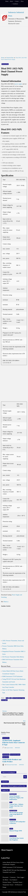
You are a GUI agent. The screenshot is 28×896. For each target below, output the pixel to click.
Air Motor (5, 880)
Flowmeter (5, 877)
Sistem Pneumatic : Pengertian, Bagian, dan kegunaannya (16, 797)
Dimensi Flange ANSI (15, 830)
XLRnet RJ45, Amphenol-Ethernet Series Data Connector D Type (13, 743)
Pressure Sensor (7, 882)
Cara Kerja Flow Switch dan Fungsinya (16, 839)
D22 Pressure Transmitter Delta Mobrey (13, 657)
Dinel (7, 698)
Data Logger (20, 877)
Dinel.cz (6, 601)
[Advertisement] (14, 41)
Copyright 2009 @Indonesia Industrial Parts (14, 892)
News (22, 1)
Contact (17, 1)
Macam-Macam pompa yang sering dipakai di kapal (16, 814)
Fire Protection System (15, 754)
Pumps (4, 887)
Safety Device (6, 757)
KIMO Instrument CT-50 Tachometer (12, 676)
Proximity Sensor (17, 882)
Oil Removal (18, 884)
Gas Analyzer (13, 880)
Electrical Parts (5, 64)
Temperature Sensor (8, 884)
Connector (13, 877)
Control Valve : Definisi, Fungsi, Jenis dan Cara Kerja (16, 806)
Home (6, 1)
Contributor (15, 3)
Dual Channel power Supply (18, 698)
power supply (18, 84)
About (11, 1)
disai (10, 698)
